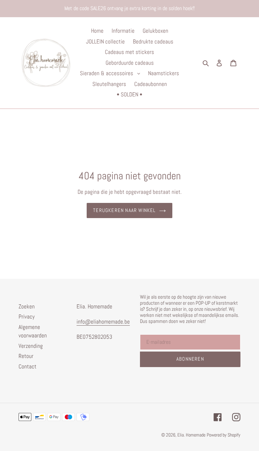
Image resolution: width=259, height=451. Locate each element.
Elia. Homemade (191, 435)
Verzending (31, 346)
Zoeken (27, 306)
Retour (26, 356)
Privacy (27, 316)
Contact (27, 366)
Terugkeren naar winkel (124, 210)
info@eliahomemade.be (103, 321)
